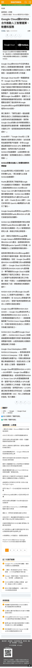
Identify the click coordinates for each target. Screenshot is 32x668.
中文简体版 (13, 645)
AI (3, 413)
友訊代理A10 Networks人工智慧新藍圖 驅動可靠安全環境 (16, 508)
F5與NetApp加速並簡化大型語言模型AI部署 (16, 496)
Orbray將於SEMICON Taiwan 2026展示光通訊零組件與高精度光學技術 (17, 618)
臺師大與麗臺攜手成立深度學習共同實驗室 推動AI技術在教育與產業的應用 (16, 465)
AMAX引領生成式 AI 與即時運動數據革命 (15, 435)
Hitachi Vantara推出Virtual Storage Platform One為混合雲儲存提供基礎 (14, 541)
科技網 (3, 8)
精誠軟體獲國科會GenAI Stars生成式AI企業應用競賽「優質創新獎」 (15, 471)
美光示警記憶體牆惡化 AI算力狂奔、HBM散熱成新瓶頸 (17, 589)
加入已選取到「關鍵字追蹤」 (12, 416)
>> (24, 550)
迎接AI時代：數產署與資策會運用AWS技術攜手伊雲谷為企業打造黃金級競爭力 (16, 518)
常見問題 (14, 642)
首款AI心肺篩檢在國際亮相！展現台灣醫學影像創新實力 (16, 446)
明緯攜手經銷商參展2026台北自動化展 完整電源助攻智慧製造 (16, 606)
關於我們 (4, 641)
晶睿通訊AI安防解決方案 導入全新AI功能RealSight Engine (15, 483)
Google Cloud (21, 411)
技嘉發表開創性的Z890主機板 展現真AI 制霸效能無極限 (16, 524)
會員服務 (10, 641)
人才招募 (20, 642)
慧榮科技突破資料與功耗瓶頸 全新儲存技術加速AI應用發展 (15, 459)
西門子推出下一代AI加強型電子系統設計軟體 (16, 489)
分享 (29, 31)
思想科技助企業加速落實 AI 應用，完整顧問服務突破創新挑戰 (16, 440)
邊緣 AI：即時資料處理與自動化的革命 (15, 513)
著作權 (25, 641)
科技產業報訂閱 (18, 641)
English (20, 645)
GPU (4, 411)
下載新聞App (8, 648)
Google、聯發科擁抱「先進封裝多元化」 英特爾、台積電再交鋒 (16, 577)
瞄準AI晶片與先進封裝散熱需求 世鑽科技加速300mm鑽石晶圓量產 (17, 624)
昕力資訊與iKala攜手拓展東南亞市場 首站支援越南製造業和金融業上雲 (16, 530)
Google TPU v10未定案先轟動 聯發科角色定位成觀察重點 (17, 565)
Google (12, 411)
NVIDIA (10, 413)
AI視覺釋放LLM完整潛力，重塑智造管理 (15, 535)
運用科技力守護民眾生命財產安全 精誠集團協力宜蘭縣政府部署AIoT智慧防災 (15, 477)
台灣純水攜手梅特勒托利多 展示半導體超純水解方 (17, 612)
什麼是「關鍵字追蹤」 (10, 419)
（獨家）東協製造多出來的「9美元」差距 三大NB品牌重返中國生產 (17, 571)
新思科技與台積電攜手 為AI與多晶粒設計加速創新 (15, 502)
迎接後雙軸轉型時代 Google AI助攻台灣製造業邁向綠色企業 (16, 453)
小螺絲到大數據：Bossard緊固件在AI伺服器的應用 (16, 430)
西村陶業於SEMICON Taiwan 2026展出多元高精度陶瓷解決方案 (16, 630)
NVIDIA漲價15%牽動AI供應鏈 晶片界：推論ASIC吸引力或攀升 (16, 583)
